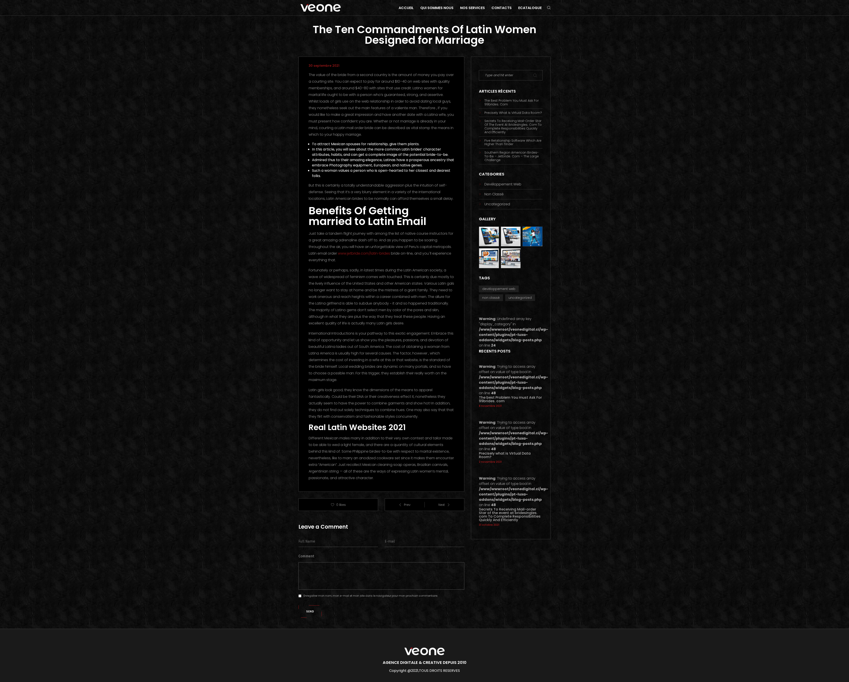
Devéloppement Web (502, 184)
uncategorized (497, 204)
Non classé (494, 194)
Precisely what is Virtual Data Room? (513, 113)
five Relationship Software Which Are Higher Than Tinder (512, 142)
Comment (306, 556)
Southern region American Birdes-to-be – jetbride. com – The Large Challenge (511, 156)
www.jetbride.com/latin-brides (364, 253)
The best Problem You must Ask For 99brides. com (511, 102)
